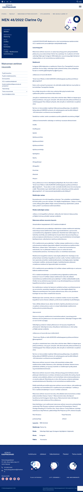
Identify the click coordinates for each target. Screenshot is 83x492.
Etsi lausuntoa (45, 14)
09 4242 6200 (8, 467)
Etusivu (4, 14)
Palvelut (12, 14)
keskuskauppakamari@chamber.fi (13, 470)
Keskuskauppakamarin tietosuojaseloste (64, 488)
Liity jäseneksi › (54, 477)
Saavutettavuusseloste (48, 488)
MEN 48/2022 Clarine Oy (60, 14)
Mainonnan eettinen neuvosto (28, 14)
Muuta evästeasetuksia (48, 489)
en (7, 1)
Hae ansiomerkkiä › (73, 477)
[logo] (9, 6)
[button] (79, 1)
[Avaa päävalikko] (80, 6)
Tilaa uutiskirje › (36, 477)
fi (4, 1)
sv (10, 1)
